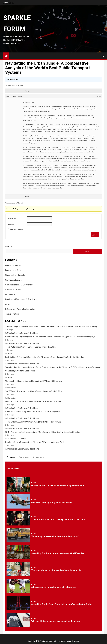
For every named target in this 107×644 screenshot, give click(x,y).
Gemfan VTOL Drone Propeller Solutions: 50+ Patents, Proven (33, 401)
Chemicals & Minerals (15, 275)
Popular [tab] (25, 457)
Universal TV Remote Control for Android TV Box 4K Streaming (33, 381)
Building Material (13, 265)
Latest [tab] (12, 457)
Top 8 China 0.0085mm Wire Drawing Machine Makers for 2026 (34, 421)
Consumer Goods (13, 289)
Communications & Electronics (19, 284)
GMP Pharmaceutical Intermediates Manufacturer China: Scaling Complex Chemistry (43, 432)
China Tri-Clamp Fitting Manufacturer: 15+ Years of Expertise (32, 411)
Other (8, 304)
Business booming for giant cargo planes (51, 502)
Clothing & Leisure (13, 280)
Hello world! (13, 468)
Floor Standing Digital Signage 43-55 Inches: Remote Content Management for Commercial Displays (50, 336)
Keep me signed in (16, 229)
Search (8, 246)
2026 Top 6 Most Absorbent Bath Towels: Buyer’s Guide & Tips (33, 391)
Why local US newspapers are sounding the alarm (55, 621)
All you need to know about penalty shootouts (53, 587)
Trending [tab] (39, 457)
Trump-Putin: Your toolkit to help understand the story (58, 519)
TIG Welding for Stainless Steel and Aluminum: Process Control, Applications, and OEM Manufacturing (51, 326)
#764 (99, 96)
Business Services (13, 270)
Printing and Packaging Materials (20, 309)
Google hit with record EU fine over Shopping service (57, 485)
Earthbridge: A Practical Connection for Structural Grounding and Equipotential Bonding (44, 357)
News (33, 482)
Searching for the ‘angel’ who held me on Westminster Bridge (61, 604)
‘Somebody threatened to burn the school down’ (55, 536)
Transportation (12, 313)
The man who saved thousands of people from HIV (56, 570)
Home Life (10, 294)
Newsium (62, 641)
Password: (12, 224)
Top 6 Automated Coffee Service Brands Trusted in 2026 (30, 346)
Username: (12, 218)
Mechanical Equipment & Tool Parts (21, 299)
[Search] (102, 55)
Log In (94, 235)
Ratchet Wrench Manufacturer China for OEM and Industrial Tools (34, 442)
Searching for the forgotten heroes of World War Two (58, 553)
